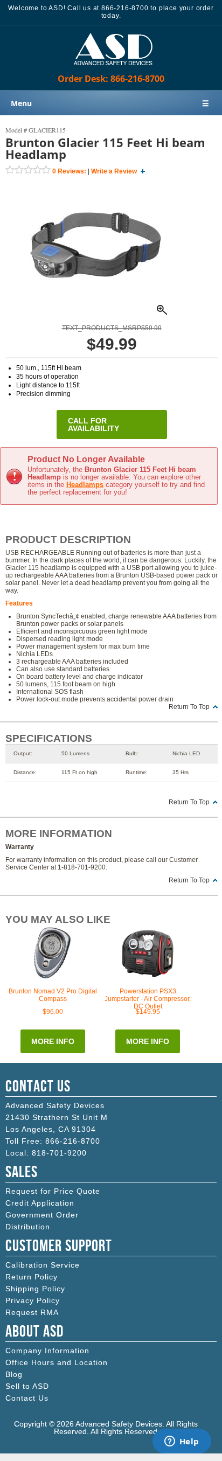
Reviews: (69, 171)
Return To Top (189, 707)
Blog (14, 1374)
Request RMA (32, 1312)
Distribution (27, 1226)
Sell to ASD (27, 1386)
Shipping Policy (35, 1288)
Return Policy (31, 1276)
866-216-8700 (72, 1141)
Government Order (42, 1214)
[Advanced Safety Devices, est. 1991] (111, 71)
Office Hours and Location (56, 1362)
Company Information (47, 1350)
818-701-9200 (59, 1153)
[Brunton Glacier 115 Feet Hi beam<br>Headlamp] (96, 312)
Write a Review (114, 171)
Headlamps (84, 485)
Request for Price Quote (52, 1191)
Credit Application (39, 1203)
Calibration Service (42, 1265)
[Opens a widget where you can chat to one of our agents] (181, 1442)
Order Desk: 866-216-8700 (111, 79)
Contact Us (26, 1398)
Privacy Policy (32, 1300)
